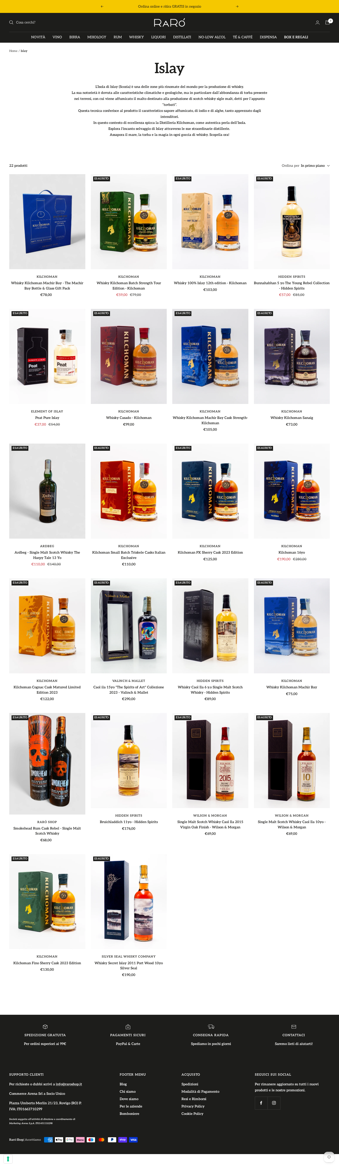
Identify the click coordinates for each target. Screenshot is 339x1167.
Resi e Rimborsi (193, 1099)
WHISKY (136, 37)
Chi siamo (128, 1091)
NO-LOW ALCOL (212, 37)
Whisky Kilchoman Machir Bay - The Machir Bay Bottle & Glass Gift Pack (47, 285)
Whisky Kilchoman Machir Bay (291, 687)
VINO (57, 37)
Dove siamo (129, 1099)
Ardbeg (47, 546)
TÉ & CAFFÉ (243, 37)
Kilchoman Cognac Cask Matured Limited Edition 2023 (47, 690)
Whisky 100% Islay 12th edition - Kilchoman (210, 283)
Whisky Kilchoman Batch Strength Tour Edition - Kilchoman (129, 285)
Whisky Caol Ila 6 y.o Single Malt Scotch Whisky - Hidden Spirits (210, 690)
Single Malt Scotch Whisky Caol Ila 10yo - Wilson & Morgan (292, 824)
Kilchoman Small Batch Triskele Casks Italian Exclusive (128, 555)
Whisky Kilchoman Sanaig (292, 418)
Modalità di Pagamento (200, 1091)
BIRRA (74, 37)
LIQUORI (158, 37)
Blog (123, 1084)
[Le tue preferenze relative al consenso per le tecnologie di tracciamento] (8, 1159)
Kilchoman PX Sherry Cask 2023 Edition (210, 552)
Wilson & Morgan (210, 816)
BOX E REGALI (296, 37)
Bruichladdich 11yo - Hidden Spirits (129, 822)
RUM (118, 37)
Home (13, 51)
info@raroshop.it (69, 1084)
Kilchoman (47, 277)
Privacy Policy (193, 1106)
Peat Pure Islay (47, 418)
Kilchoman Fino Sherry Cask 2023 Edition (47, 963)
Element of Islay (47, 411)
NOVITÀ (38, 37)
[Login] (317, 22)
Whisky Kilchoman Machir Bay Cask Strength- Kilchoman (210, 420)
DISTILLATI (182, 37)
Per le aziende (131, 1106)
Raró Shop (47, 822)
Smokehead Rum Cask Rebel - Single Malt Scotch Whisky (47, 831)
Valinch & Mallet (128, 681)
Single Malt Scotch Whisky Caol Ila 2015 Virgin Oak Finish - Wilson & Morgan (210, 824)
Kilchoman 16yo (292, 552)
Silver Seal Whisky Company (129, 956)
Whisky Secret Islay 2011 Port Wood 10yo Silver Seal (129, 965)
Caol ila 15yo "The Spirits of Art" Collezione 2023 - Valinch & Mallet (128, 690)
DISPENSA (268, 37)
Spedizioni (189, 1084)
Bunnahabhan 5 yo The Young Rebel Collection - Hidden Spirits (292, 285)
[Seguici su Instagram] (274, 1103)
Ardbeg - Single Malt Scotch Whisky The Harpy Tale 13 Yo (47, 555)
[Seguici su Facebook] (261, 1103)
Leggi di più (217, 6)
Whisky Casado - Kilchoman (129, 418)
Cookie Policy (192, 1114)
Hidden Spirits (291, 277)
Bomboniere (129, 1114)
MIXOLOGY (96, 37)
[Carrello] (327, 22)
